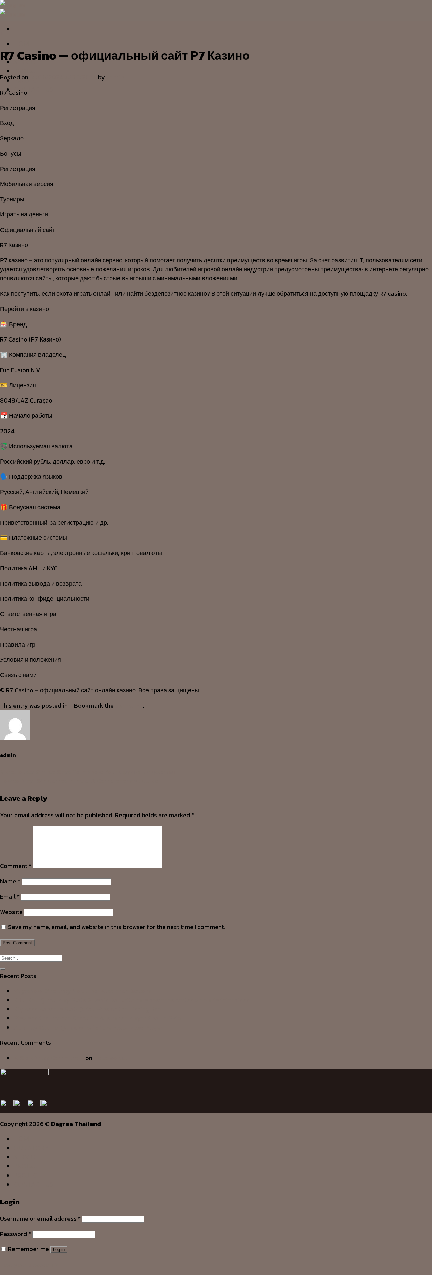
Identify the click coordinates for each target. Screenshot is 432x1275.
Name (10, 881)
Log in (59, 1249)
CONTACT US (33, 89)
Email (10, 896)
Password (15, 1233)
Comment (15, 865)
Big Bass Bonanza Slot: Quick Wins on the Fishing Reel (88, 1009)
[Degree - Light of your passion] (12, 9)
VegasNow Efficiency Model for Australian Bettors (82, 991)
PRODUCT (29, 71)
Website (11, 911)
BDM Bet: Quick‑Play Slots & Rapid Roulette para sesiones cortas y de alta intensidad (132, 1000)
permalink (129, 705)
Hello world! (110, 1057)
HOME (23, 44)
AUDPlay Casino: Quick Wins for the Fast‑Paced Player (88, 1027)
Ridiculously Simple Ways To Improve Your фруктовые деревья (87, 771)
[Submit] (2, 969)
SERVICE (26, 1157)
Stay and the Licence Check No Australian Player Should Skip (97, 1018)
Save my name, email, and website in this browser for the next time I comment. (116, 926)
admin (115, 77)
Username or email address (40, 1218)
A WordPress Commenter (49, 1057)
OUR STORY (31, 1148)
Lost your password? (29, 1264)
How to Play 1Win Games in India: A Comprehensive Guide (79, 780)
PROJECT (27, 1175)
